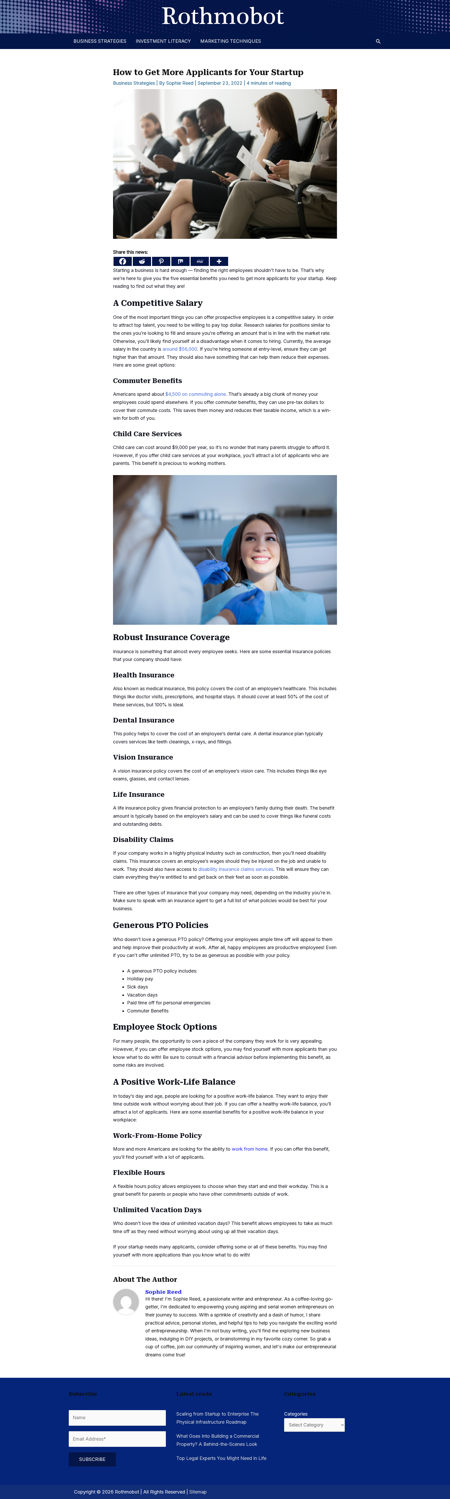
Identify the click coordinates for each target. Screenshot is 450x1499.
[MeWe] (200, 261)
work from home (249, 1149)
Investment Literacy (163, 41)
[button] (378, 41)
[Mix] (180, 261)
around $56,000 (179, 349)
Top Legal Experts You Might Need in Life (221, 1458)
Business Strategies (99, 41)
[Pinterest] (161, 261)
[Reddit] (142, 261)
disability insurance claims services (235, 869)
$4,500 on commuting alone (195, 394)
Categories (296, 1414)
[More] (219, 261)
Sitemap (198, 1492)
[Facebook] (123, 261)
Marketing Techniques (230, 41)
